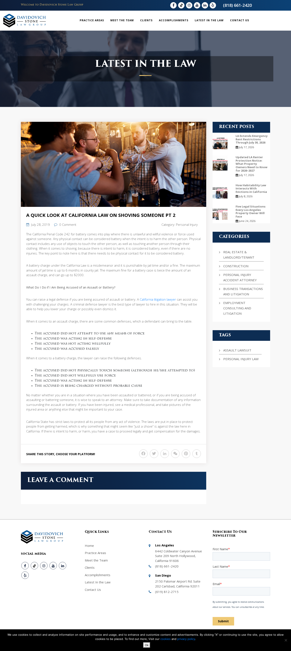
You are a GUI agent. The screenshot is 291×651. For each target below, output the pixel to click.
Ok (146, 645)
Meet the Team (122, 20)
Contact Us (239, 20)
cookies (165, 639)
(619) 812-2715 (167, 592)
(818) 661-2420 (237, 5)
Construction (235, 266)
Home (89, 545)
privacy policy (186, 639)
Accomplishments (173, 20)
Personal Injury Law (241, 359)
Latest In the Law (209, 20)
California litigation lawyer (158, 299)
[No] (286, 640)
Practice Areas (92, 20)
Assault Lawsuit (237, 350)
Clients (146, 20)
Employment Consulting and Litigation (237, 308)
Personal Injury (187, 224)
